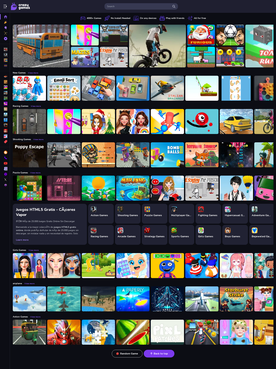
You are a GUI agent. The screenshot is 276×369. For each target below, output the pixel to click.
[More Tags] (5, 141)
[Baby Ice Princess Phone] (133, 265)
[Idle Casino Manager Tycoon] (98, 188)
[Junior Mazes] (85, 57)
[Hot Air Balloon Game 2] (29, 298)
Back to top (161, 353)
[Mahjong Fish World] (133, 188)
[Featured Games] (5, 33)
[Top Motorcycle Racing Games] (157, 46)
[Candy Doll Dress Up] (236, 265)
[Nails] (5, 103)
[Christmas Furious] (201, 35)
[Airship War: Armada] (63, 298)
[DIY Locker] (85, 35)
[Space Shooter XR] (167, 298)
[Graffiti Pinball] (201, 121)
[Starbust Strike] (236, 298)
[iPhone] (5, 87)
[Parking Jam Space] (133, 88)
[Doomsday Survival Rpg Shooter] (63, 154)
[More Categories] (5, 65)
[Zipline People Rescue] (201, 88)
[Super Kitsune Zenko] (201, 154)
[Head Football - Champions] (230, 35)
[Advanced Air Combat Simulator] (98, 298)
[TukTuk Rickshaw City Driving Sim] (29, 332)
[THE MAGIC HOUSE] (98, 265)
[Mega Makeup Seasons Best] (63, 265)
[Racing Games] (5, 49)
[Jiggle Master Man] (201, 265)
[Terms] (5, 168)
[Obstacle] (5, 136)
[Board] (5, 114)
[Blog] (5, 152)
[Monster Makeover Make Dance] (167, 265)
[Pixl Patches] (167, 332)
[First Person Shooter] (5, 98)
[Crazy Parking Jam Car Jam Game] (98, 88)
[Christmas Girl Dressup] (98, 121)
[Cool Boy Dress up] (236, 188)
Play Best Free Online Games (20, 6)
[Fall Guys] (5, 120)
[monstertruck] (5, 125)
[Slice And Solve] (236, 88)
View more (33, 73)
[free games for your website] (5, 92)
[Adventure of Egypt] (98, 154)
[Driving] (5, 76)
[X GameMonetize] (5, 179)
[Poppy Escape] (29, 154)
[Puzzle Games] (5, 60)
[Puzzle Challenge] (98, 332)
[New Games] (5, 22)
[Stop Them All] (167, 121)
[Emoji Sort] (63, 88)
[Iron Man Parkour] (63, 332)
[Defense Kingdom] (114, 35)
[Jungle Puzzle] (29, 188)
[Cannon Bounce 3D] (167, 154)
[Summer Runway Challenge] (29, 265)
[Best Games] (5, 27)
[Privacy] (5, 185)
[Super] (5, 131)
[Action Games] (5, 54)
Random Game (129, 353)
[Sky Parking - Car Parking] (236, 121)
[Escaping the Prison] (114, 57)
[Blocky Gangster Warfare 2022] (133, 154)
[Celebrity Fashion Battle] (133, 121)
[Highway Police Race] (29, 121)
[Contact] (5, 158)
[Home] (5, 17)
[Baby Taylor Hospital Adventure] (236, 332)
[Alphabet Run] (29, 88)
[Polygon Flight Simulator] (201, 298)
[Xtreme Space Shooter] (236, 154)
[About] (5, 174)
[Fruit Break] (133, 332)
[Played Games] (5, 38)
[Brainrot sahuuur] (167, 88)
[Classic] (5, 82)
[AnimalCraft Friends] (201, 57)
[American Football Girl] (167, 188)
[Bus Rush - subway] (201, 332)
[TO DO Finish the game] (63, 188)
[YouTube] (5, 163)
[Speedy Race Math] (230, 57)
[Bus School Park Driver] (41, 46)
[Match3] (5, 109)
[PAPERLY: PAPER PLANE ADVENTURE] (133, 298)
